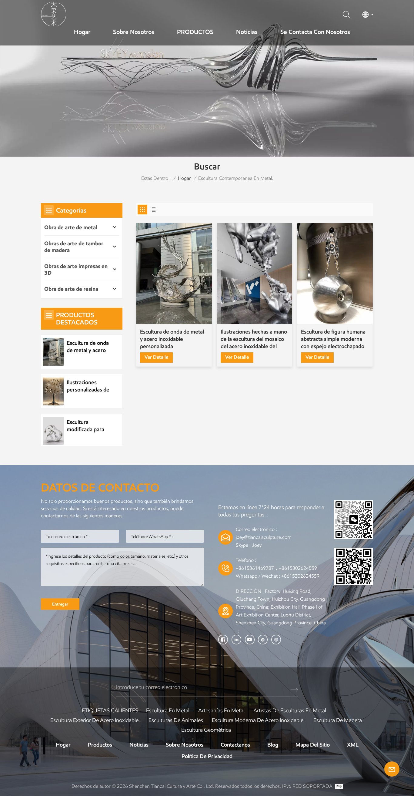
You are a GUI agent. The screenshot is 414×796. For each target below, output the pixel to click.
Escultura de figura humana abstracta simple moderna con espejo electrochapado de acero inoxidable (333, 339)
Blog (272, 744)
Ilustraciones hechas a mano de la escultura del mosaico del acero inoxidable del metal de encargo (254, 339)
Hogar (82, 31)
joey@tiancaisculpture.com (263, 537)
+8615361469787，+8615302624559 (276, 568)
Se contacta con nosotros (315, 31)
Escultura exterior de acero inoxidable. (95, 720)
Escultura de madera (337, 720)
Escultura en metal (167, 710)
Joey (257, 545)
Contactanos (235, 744)
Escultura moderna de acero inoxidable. (258, 720)
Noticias (247, 31)
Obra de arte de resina (71, 289)
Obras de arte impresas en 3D (76, 269)
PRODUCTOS (195, 31)
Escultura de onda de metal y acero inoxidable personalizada (172, 339)
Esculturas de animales (176, 720)
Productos (100, 744)
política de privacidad (207, 756)
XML (353, 744)
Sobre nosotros (133, 31)
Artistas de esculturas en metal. (290, 710)
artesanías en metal (221, 710)
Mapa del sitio (312, 744)
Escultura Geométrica (206, 730)
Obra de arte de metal (70, 227)
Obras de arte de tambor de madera (73, 247)
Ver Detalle (156, 357)
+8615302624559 (300, 576)
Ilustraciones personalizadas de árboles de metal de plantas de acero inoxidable (88, 386)
